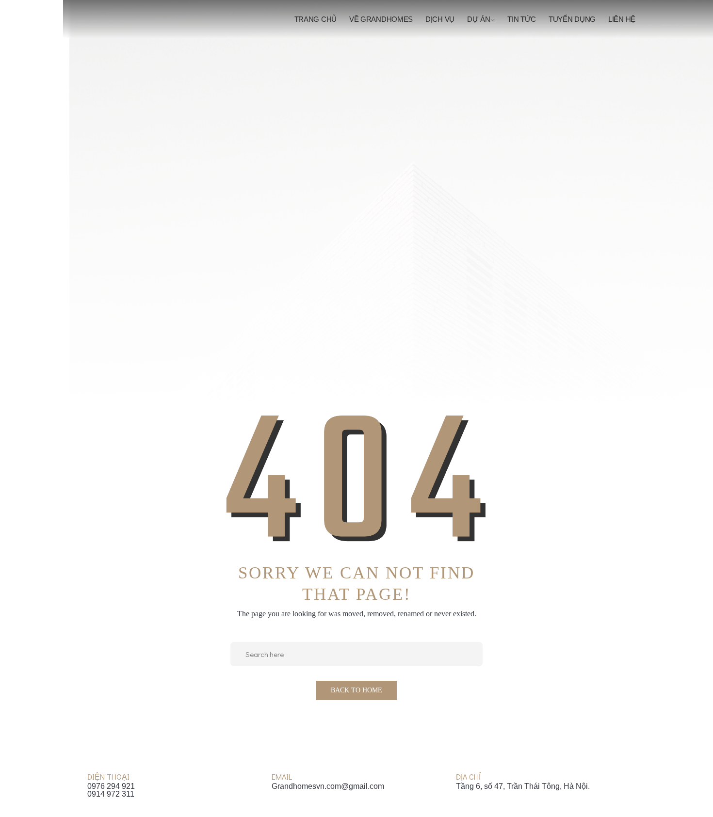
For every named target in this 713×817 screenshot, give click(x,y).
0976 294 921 (111, 786)
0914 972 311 (110, 794)
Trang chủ (315, 19)
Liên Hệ (621, 19)
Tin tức (521, 19)
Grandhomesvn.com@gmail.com (328, 786)
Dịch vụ (439, 19)
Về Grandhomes (381, 19)
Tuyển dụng (572, 19)
